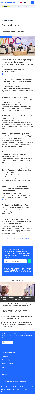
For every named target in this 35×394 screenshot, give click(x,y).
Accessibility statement (8, 363)
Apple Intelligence (8, 20)
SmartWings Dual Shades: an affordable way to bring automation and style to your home (17, 304)
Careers (4, 367)
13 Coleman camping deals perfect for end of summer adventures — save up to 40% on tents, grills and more (18, 324)
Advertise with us (6, 370)
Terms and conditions (8, 349)
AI (0, 20)
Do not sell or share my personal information (14, 381)
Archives (26, 238)
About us (4, 374)
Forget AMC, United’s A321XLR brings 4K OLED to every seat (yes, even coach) (18, 298)
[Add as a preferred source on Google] (7, 342)
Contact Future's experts (8, 352)
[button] (32, 2)
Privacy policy (6, 356)
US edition (10, 389)
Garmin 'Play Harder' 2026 (19, 6)
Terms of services (20, 268)
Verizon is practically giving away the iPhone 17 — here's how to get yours (18, 317)
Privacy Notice (17, 269)
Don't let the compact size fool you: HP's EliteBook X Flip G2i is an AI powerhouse (15, 311)
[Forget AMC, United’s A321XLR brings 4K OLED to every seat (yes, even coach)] (17, 292)
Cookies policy (6, 360)
